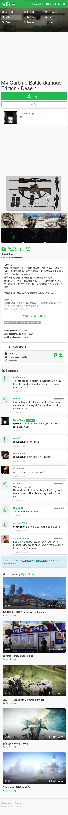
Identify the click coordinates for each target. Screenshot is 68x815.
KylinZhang (27, 113)
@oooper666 (20, 526)
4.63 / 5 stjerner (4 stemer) (12, 257)
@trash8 (17, 423)
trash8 (16, 398)
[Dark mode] (59, 4)
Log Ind (26, 560)
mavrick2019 (20, 523)
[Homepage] (21, 116)
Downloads (12, 250)
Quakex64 (18, 468)
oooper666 (19, 453)
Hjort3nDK (18, 507)
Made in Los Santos (11, 806)
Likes (28, 250)
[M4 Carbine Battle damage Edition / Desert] (34, 193)
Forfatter (30, 420)
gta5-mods (19, 377)
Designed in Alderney (12, 803)
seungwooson (21, 538)
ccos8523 (18, 483)
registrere (41, 560)
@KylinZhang (20, 441)
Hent (36, 96)
